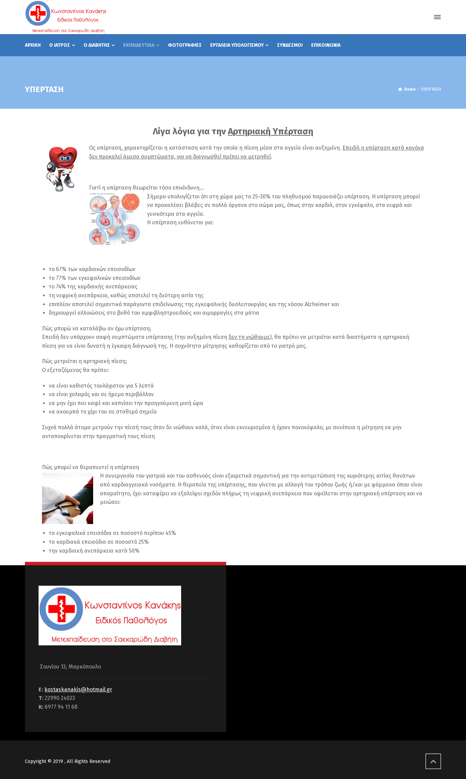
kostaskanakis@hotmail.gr (78, 689)
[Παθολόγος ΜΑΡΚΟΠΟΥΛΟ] (65, 17)
